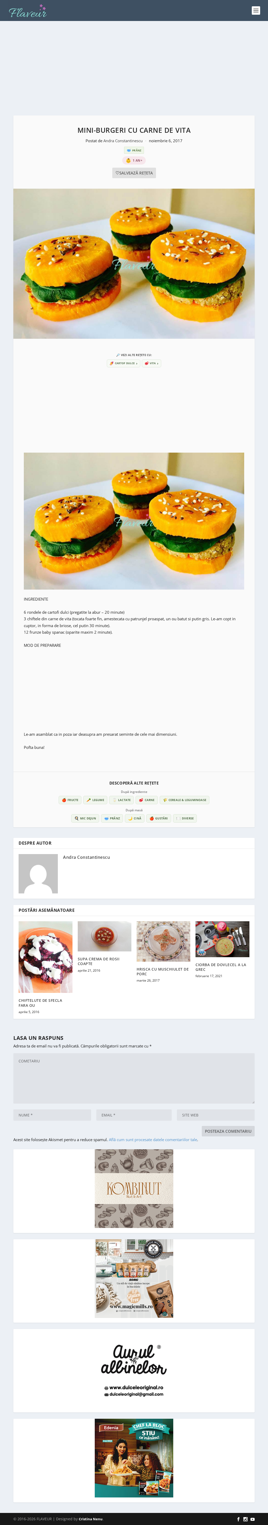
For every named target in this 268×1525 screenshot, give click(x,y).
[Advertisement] (134, 68)
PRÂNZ (112, 818)
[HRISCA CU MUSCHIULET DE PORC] (163, 941)
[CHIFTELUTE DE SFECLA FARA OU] (45, 957)
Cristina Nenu (91, 1519)
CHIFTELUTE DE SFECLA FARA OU (40, 1003)
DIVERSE (185, 818)
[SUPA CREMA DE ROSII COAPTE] (104, 936)
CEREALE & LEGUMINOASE (184, 799)
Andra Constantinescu (123, 140)
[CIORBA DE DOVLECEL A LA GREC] (222, 939)
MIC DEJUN (85, 818)
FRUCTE (70, 799)
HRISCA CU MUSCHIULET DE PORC (163, 971)
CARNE (146, 799)
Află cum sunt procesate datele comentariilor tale (153, 1139)
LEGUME (95, 799)
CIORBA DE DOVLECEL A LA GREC (221, 967)
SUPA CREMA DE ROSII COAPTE (99, 961)
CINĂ (134, 818)
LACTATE (121, 799)
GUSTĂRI (158, 818)
